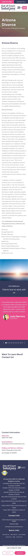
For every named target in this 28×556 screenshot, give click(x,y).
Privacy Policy (13, 545)
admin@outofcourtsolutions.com (13, 444)
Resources (8, 537)
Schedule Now (20, 552)
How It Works (21, 534)
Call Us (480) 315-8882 (14, 548)
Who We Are (6, 534)
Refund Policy (21, 545)
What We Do (13, 534)
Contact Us (19, 537)
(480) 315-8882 (7, 2)
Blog (14, 537)
